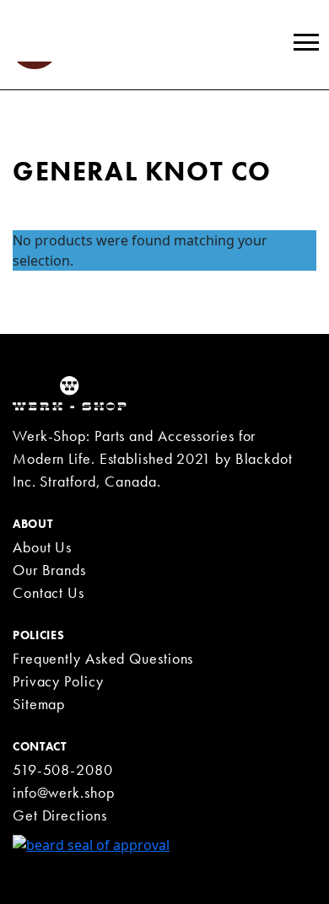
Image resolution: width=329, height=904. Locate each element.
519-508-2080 (63, 769)
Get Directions (60, 815)
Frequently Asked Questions (103, 658)
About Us (42, 547)
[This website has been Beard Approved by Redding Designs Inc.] (91, 843)
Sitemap (39, 703)
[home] (70, 392)
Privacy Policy (58, 681)
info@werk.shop (64, 792)
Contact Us (48, 592)
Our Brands (49, 569)
